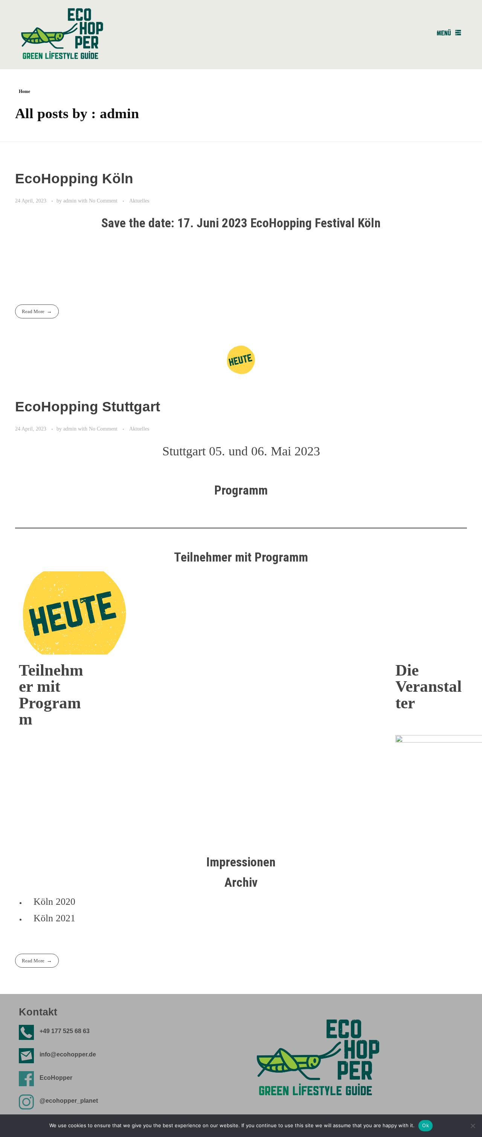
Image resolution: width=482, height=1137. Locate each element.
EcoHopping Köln (74, 178)
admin (70, 201)
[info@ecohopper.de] (26, 1055)
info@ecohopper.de (68, 1054)
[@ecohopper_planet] (26, 1102)
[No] (472, 1125)
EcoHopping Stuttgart (87, 406)
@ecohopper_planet (69, 1100)
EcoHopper (56, 1078)
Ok (425, 1125)
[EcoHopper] (26, 1078)
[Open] (449, 32)
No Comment (103, 201)
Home (24, 91)
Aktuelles (139, 201)
